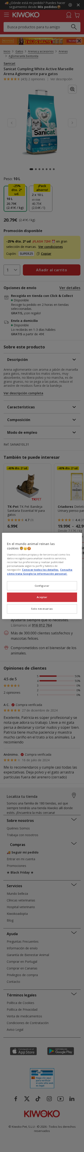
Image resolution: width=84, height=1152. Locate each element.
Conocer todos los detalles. (40, 570)
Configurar (42, 585)
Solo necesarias (42, 609)
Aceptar (42, 597)
